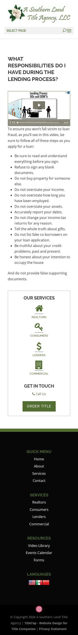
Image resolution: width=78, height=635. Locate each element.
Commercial (39, 373)
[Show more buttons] (66, 122)
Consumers (39, 335)
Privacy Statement (53, 629)
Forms (39, 560)
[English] (32, 585)
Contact (39, 480)
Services (39, 473)
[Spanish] (39, 585)
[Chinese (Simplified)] (45, 585)
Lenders (39, 355)
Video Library (39, 545)
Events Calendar (39, 552)
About (39, 466)
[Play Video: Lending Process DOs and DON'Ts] (39, 105)
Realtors (39, 317)
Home (39, 459)
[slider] (38, 122)
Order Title (39, 406)
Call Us (41, 394)
